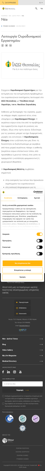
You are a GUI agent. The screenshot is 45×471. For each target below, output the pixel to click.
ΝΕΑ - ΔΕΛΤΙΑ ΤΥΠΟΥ (14, 15)
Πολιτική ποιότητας (22, 448)
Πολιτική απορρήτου (22, 452)
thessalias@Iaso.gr (24, 325)
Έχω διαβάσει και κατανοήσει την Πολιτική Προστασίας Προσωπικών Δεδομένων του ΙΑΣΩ (21, 405)
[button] (22, 459)
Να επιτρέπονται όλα (22, 263)
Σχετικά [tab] (37, 198)
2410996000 (10, 2)
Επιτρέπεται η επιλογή (22, 270)
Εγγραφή (20, 390)
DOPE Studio (22, 467)
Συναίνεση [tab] (8, 198)
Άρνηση (22, 277)
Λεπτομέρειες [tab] (22, 198)
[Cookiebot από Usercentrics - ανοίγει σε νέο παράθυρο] (33, 192)
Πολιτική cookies (22, 455)
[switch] (40, 240)
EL (40, 2)
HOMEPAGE (4, 15)
